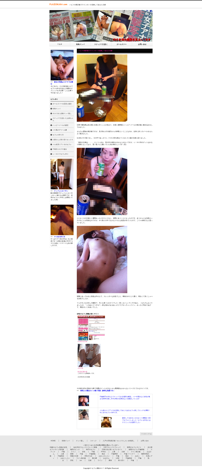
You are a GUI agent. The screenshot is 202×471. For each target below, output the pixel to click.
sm (81, 460)
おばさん (106, 458)
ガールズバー (122, 44)
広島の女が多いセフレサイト (112, 449)
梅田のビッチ (75, 449)
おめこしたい (65, 458)
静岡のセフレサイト (134, 447)
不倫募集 (92, 454)
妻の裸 (94, 458)
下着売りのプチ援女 (60, 149)
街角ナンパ (80, 44)
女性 (83, 452)
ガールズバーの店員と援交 (62, 104)
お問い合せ (142, 44)
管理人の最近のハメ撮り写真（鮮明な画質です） (97, 390)
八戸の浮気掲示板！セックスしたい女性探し (118, 441)
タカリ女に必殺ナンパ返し (62, 113)
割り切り (121, 460)
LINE (117, 458)
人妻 (113, 452)
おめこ (137, 456)
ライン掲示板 (135, 452)
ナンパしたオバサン (61, 191)
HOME (53, 441)
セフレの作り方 (58, 135)
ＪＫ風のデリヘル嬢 (60, 130)
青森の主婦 (74, 456)
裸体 (110, 460)
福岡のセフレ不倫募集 (136, 449)
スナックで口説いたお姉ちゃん (63, 119)
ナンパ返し (80, 441)
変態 (71, 454)
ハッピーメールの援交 (60, 125)
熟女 (103, 454)
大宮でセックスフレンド (112, 447)
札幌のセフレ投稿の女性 (58, 447)
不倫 (63, 452)
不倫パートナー (129, 454)
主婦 (123, 452)
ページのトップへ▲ (146, 433)
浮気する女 (88, 456)
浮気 (71, 460)
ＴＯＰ (59, 44)
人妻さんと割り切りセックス (63, 139)
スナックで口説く (101, 44)
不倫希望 (114, 454)
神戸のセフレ (91, 449)
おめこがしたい (104, 456)
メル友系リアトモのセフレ (62, 144)
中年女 (103, 452)
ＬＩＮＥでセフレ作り (60, 154)
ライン (73, 452)
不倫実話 (61, 456)
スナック (93, 441)
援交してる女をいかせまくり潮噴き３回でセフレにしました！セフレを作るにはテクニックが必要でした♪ (136, 420)
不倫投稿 (129, 458)
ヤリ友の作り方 (59, 237)
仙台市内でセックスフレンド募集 (85, 447)
